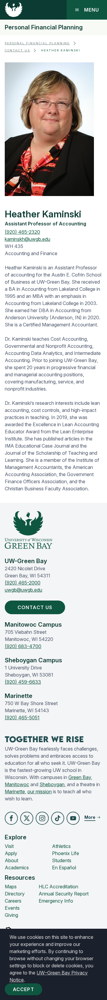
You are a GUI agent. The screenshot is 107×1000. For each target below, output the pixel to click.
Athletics (61, 846)
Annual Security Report (64, 894)
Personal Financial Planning (44, 27)
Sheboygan (52, 784)
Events (12, 908)
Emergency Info (56, 901)
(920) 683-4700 (23, 646)
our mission (39, 791)
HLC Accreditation (58, 887)
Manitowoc (17, 784)
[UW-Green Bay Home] (14, 10)
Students (61, 860)
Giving (11, 915)
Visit (9, 846)
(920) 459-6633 (23, 682)
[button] (11, 818)
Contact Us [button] (35, 607)
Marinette (15, 791)
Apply (11, 853)
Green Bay (79, 777)
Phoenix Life (65, 853)
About (11, 860)
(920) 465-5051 (22, 718)
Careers (13, 901)
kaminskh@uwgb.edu (27, 239)
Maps (11, 887)
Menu (91, 10)
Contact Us (17, 50)
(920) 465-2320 (22, 232)
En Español (64, 868)
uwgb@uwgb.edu (23, 590)
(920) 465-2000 (22, 583)
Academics (17, 868)
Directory (15, 894)
